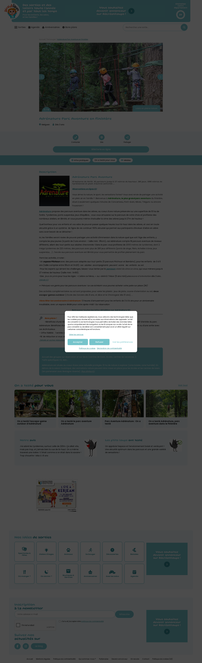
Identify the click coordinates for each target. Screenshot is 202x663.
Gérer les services (76, 334)
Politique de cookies (87, 348)
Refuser (99, 342)
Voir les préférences (122, 342)
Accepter (78, 342)
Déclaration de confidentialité (109, 348)
